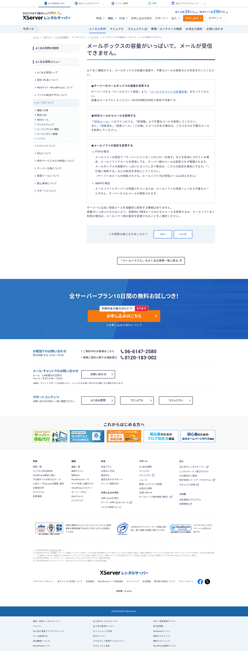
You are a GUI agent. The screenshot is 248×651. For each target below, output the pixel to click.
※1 (60, 14)
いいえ (183, 234)
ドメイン (37, 626)
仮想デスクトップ (161, 636)
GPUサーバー (99, 636)
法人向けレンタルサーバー (105, 621)
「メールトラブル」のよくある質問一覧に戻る (149, 260)
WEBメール (101, 121)
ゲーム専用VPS (40, 636)
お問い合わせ (214, 29)
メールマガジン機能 (47, 134)
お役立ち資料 (194, 29)
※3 (196, 12)
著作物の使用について (164, 581)
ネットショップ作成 (102, 631)
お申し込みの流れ (142, 18)
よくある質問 (97, 29)
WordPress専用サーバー (164, 646)
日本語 (119, 591)
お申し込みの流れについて (125, 325)
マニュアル (117, 29)
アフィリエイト (186, 581)
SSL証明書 (158, 626)
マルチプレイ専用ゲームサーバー (109, 641)
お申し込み (192, 18)
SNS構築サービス (41, 641)
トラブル (41, 138)
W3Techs (54, 550)
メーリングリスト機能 (48, 129)
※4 (227, 12)
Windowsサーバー (162, 631)
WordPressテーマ (41, 646)
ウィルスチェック (45, 124)
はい (163, 234)
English (128, 591)
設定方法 (42, 115)
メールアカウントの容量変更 (169, 91)
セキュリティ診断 (101, 646)
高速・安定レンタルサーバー (46, 621)
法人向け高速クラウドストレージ (48, 631)
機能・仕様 (42, 110)
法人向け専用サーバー (103, 626)
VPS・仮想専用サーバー (164, 621)
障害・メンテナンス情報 (166, 29)
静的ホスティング (161, 641)
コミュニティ (136, 29)
